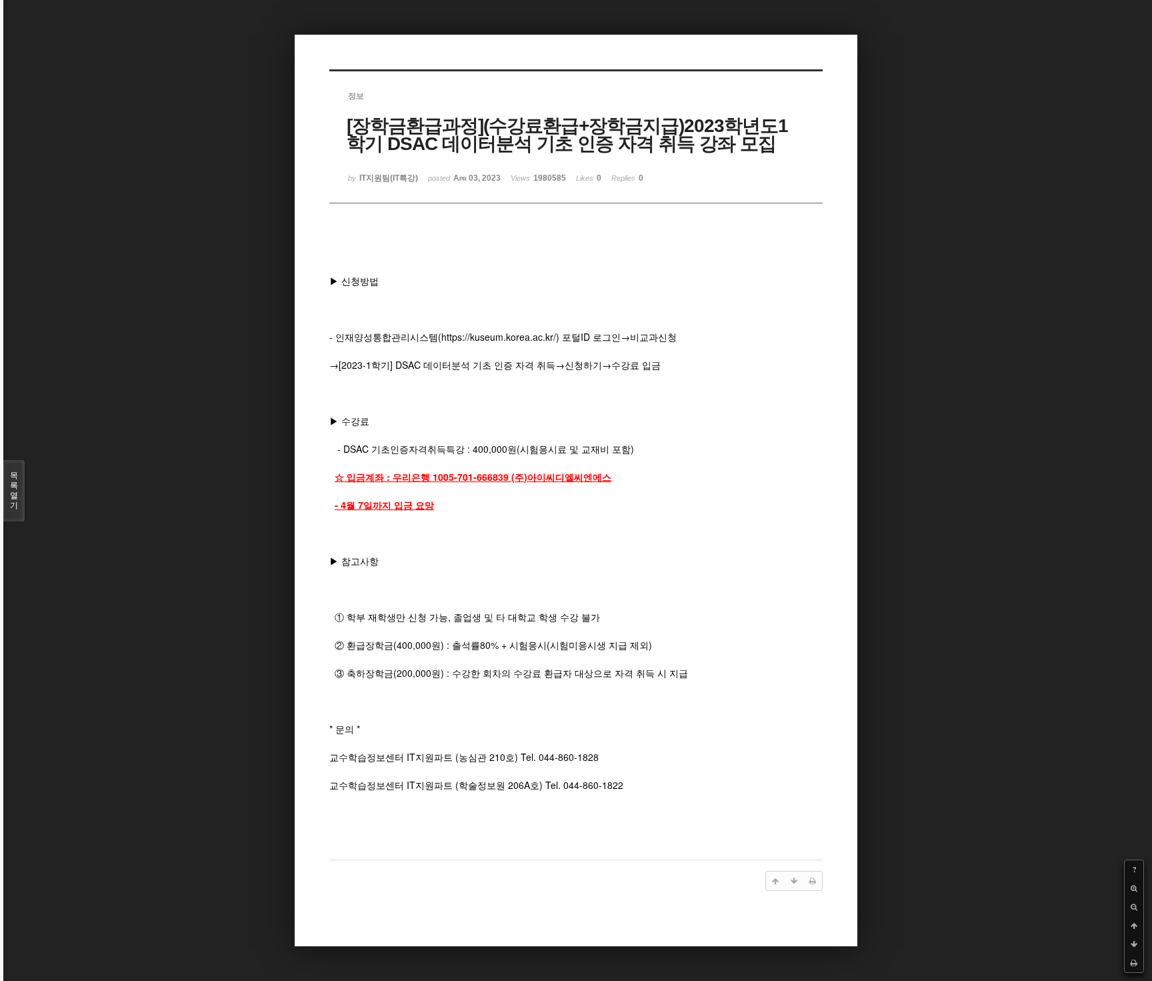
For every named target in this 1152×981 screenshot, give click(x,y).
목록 (14, 490)
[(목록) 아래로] (1134, 944)
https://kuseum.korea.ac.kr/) (500, 336)
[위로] (1134, 925)
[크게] (1134, 888)
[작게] (1134, 907)
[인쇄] (1134, 963)
